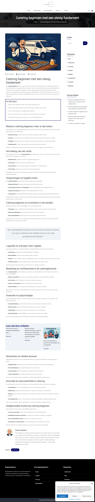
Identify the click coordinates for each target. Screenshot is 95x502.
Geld (69, 59)
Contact (66, 10)
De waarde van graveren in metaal (76, 123)
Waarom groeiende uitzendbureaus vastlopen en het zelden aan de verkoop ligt (76, 118)
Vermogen (70, 82)
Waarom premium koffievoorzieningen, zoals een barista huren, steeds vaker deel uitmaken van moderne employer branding (33, 332)
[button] (92, 483)
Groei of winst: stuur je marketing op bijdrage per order (13, 330)
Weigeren (75, 496)
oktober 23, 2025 (21, 74)
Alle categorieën (48, 10)
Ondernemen (15, 450)
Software (70, 70)
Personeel (70, 66)
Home (28, 10)
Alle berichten (37, 10)
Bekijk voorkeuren (87, 496)
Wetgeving (70, 86)
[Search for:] (75, 43)
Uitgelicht (70, 74)
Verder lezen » (9, 336)
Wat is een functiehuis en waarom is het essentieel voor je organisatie (52, 343)
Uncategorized (71, 78)
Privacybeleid (78, 499)
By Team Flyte (10, 74)
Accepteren (62, 496)
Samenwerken (38, 483)
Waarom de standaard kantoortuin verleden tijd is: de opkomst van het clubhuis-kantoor (76, 102)
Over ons (58, 10)
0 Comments (32, 74)
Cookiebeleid (71, 499)
